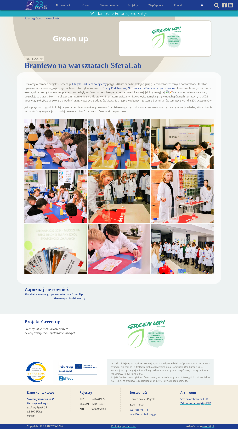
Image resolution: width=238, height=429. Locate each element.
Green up (51, 321)
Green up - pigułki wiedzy (69, 298)
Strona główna (33, 18)
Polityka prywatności (123, 426)
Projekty (133, 5)
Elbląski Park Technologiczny (89, 84)
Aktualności (63, 5)
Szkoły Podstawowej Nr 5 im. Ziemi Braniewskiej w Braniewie (139, 88)
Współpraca (155, 5)
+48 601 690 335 (139, 410)
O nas (85, 5)
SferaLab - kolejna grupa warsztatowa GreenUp (53, 294)
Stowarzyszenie (109, 5)
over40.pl (208, 426)
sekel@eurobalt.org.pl (143, 414)
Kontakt (179, 5)
